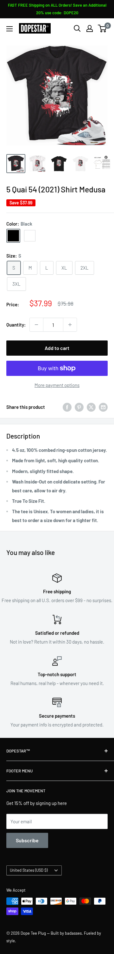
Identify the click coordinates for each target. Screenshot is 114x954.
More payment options (57, 385)
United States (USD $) (29, 870)
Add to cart (57, 348)
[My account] (89, 28)
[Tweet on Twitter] (91, 407)
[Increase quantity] (70, 324)
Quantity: (16, 324)
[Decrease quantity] (36, 324)
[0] (102, 28)
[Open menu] (9, 28)
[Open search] (77, 28)
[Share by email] (103, 407)
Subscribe (27, 840)
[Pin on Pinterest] (79, 407)
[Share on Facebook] (67, 407)
